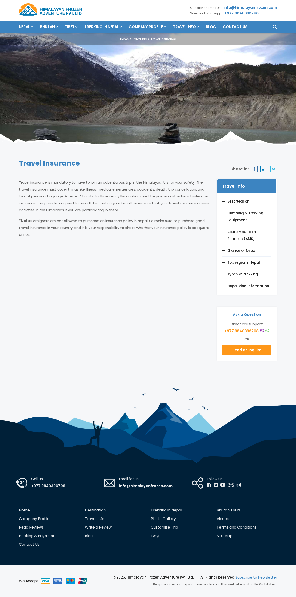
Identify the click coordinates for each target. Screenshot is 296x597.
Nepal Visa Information (248, 285)
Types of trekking (242, 274)
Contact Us (235, 26)
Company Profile (146, 26)
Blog (211, 26)
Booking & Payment (37, 536)
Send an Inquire (246, 350)
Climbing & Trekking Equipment (245, 216)
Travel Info (184, 26)
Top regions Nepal (243, 262)
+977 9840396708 (242, 331)
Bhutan (47, 26)
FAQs (155, 536)
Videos (223, 518)
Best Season (238, 201)
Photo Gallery (163, 518)
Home (124, 39)
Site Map (224, 536)
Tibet (69, 26)
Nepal (24, 26)
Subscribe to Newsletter (256, 577)
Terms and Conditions (236, 527)
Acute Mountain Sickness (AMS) (241, 235)
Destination (95, 510)
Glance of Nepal (241, 250)
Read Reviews (31, 527)
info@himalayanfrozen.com (146, 486)
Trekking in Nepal (101, 26)
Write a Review (98, 527)
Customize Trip (164, 527)
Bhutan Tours (229, 510)
